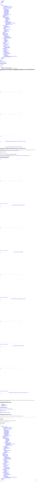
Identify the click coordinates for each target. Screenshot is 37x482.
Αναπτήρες (4, 16)
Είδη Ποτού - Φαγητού (12, 155)
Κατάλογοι (2, 57)
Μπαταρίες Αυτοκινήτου (7, 27)
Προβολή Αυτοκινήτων (5, 33)
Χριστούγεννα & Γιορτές (7, 47)
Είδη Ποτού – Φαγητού (5, 34)
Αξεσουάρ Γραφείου (8, 22)
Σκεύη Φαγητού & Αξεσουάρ (7, 37)
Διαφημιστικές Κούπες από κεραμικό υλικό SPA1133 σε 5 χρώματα (18, 298)
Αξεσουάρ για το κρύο (7, 46)
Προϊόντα (2, 5)
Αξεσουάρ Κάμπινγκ (6, 462)
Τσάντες (5, 39)
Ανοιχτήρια (5, 35)
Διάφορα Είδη (4, 54)
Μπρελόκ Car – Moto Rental (7, 8)
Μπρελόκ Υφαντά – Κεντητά (7, 14)
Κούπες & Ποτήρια (18, 155)
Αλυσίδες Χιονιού (6, 55)
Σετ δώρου (7, 20)
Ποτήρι (28, 155)
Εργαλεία (5, 49)
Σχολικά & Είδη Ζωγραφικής (9, 24)
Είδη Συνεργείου (5, 25)
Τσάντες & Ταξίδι (5, 38)
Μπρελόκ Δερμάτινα (6, 10)
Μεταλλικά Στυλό (8, 18)
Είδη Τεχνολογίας (5, 51)
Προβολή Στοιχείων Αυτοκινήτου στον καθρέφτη (5, 412)
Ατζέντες (4, 32)
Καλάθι (2, 2)
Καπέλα (5, 449)
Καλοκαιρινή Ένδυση (6, 31)
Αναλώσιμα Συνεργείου (7, 26)
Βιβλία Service (6, 447)
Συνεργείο (5, 30)
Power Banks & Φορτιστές (7, 53)
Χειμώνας (4, 45)
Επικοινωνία (2, 479)
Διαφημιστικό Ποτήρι (25, 155)
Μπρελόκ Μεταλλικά (6, 432)
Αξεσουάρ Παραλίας (6, 464)
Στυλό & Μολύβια (6, 17)
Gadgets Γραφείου (8, 23)
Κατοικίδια (5, 50)
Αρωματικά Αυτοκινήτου (6, 15)
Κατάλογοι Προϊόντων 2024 (3, 410)
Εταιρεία (2, 1)
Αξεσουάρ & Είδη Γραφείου (7, 21)
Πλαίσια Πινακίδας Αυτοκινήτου (8, 6)
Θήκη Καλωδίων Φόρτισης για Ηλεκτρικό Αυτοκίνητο (10, 56)
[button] (0, 424)
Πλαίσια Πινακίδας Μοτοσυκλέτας (8, 7)
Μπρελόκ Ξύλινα (6, 12)
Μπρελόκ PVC (6, 9)
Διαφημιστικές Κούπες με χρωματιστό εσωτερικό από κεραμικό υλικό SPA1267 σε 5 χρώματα (18, 392)
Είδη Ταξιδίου (6, 40)
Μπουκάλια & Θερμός (7, 36)
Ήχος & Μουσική (6, 52)
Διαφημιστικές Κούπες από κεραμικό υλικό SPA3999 (18, 345)
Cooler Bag (5, 41)
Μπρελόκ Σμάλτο (6, 13)
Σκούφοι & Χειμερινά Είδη (7, 29)
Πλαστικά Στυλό (8, 19)
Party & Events (4, 42)
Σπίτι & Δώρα (4, 48)
